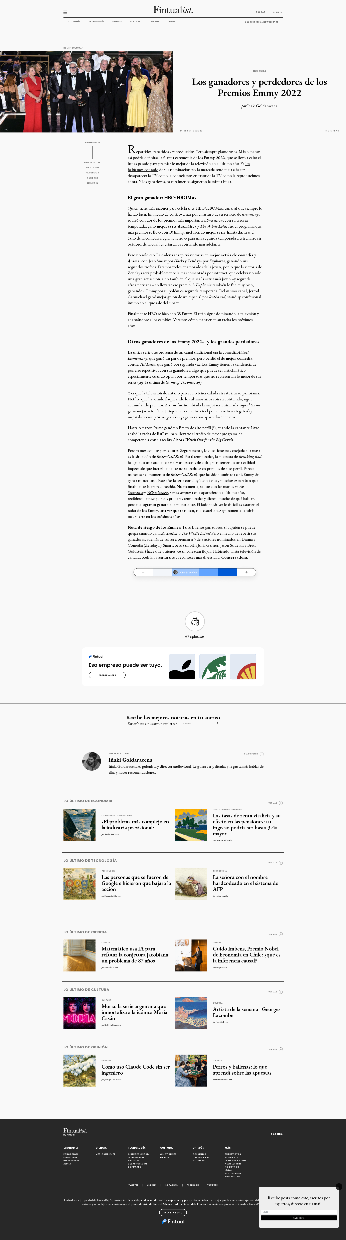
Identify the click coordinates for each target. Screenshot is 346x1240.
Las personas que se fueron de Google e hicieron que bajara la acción (136, 883)
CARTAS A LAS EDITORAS (201, 1159)
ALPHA (67, 1163)
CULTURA (166, 1147)
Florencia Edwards (113, 896)
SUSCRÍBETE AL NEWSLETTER (262, 22)
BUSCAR (260, 12)
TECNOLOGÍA (137, 1147)
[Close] (339, 1186)
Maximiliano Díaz (224, 1079)
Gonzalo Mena (111, 967)
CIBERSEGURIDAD (138, 1154)
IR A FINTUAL (173, 1212)
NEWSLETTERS (233, 1163)
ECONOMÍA (70, 1147)
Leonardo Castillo (224, 840)
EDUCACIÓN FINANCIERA (70, 1156)
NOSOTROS (232, 1166)
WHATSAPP (92, 167)
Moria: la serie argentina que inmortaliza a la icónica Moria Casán (134, 1012)
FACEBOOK (92, 172)
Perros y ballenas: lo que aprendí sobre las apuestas (242, 1069)
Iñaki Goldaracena (262, 105)
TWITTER (92, 177)
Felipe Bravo (221, 967)
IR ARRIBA (276, 1134)
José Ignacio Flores (113, 1079)
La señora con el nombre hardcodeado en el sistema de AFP (245, 883)
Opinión (154, 21)
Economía (74, 21)
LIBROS (164, 1157)
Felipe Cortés (222, 896)
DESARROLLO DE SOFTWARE (137, 1165)
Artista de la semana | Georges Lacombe (247, 1012)
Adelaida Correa (112, 834)
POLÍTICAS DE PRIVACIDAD (233, 1175)
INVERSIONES (71, 1160)
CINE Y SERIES (168, 1154)
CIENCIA (101, 1147)
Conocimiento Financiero (117, 815)
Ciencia (117, 21)
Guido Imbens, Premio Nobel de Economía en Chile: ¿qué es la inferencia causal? (247, 954)
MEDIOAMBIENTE (105, 1154)
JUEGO (171, 21)
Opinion (106, 1060)
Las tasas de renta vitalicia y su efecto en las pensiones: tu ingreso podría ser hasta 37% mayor (247, 824)
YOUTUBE (212, 1185)
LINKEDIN (92, 183)
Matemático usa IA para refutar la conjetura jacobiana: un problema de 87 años (136, 954)
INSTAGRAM (171, 1185)
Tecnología (96, 21)
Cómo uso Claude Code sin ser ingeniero (136, 1069)
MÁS (228, 1147)
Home (66, 48)
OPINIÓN (198, 1147)
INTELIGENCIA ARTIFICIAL (136, 1159)
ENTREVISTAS (233, 1154)
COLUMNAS (199, 1154)
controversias (180, 214)
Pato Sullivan (222, 1022)
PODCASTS (231, 1157)
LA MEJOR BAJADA (236, 1160)
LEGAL (228, 1170)
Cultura (135, 21)
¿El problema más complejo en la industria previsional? (135, 824)
